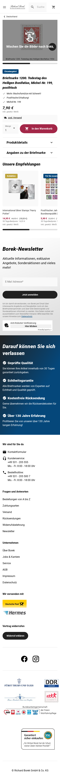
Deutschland (11, 17)
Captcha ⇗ (44, 330)
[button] (4, 7)
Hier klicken (31, 326)
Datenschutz (26, 316)
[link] (17, 7)
